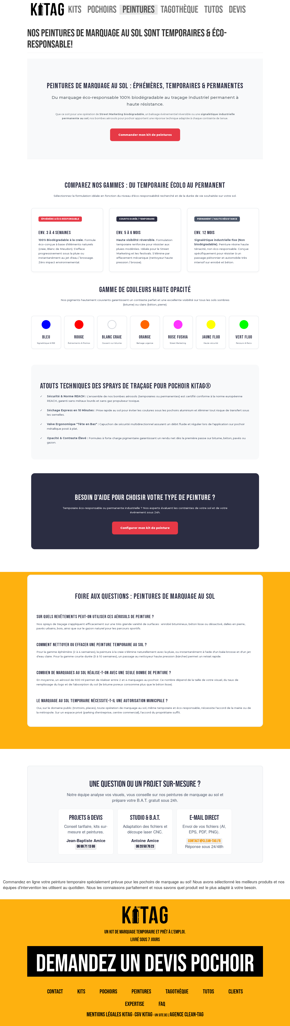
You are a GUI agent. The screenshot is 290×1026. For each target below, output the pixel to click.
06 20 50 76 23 (145, 846)
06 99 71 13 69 (86, 846)
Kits (74, 10)
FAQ (162, 1004)
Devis (237, 10)
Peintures (139, 10)
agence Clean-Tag (187, 1014)
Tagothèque (179, 10)
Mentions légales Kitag (109, 1014)
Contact (55, 991)
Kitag (47, 9)
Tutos (213, 10)
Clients (235, 991)
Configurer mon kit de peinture (145, 528)
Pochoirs (102, 10)
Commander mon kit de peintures (145, 135)
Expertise (134, 1004)
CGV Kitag (143, 1014)
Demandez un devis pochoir (145, 963)
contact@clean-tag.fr (204, 841)
